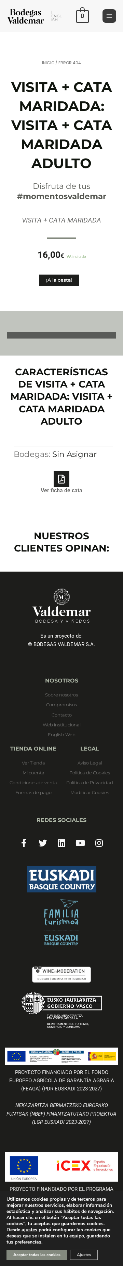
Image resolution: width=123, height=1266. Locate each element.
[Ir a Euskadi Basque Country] (61, 879)
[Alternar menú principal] (109, 16)
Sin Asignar (74, 454)
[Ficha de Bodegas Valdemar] (61, 922)
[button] (57, 16)
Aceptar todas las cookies (36, 1254)
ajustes (29, 1230)
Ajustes (84, 1254)
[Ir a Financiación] (61, 1010)
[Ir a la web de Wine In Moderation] (61, 974)
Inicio (48, 63)
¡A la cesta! (59, 280)
